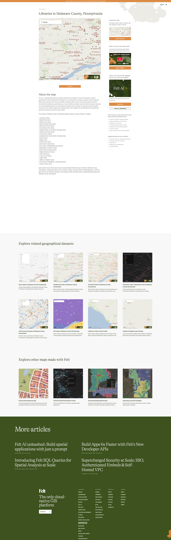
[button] (114, 4)
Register (120, 104)
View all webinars (120, 108)
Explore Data (42, 9)
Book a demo (120, 68)
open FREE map (120, 38)
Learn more (102, 1)
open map (70, 86)
